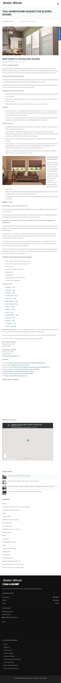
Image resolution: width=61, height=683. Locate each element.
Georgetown (9, 323)
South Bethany (9, 304)
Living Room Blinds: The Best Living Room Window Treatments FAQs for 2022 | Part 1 (31, 486)
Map (14, 287)
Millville (8, 306)
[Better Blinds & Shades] (12, 2)
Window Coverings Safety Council (11, 668)
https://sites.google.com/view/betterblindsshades (19, 373)
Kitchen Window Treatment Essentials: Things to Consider (23, 481)
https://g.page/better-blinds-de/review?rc (18, 365)
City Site (5, 644)
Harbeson (8, 320)
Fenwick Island (9, 295)
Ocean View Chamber (8, 653)
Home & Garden (6, 516)
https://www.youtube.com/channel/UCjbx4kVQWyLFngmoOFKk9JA (27, 363)
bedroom (4, 503)
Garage (4, 513)
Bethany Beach (10, 301)
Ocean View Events (8, 650)
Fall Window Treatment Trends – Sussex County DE (16, 507)
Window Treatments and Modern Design (13, 564)
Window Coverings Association (11, 665)
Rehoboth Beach (10, 315)
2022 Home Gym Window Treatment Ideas (19, 476)
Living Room (5, 539)
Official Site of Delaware (9, 656)
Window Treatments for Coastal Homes (13, 567)
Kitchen (4, 535)
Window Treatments (7, 558)
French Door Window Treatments (11, 510)
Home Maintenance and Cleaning (11, 529)
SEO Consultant (43, 678)
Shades (4, 545)
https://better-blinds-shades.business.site (16, 376)
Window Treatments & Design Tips (11, 561)
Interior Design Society (9, 662)
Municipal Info (7, 647)
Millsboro (8, 309)
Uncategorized (6, 551)
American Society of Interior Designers (12, 659)
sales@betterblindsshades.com (10, 617)
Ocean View (9, 298)
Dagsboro (8, 293)
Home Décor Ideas (7, 523)
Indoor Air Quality (7, 532)
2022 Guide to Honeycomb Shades (21, 59)
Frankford (8, 287)
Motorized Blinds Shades (9, 542)
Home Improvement (7, 526)
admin (11, 61)
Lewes (7, 312)
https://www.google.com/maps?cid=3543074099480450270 (33, 367)
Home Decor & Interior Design (10, 519)
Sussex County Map (11, 326)
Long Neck (8, 318)
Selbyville (8, 290)
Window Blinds (6, 554)
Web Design (36, 678)
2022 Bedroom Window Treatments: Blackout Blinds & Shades (24, 491)
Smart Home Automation (9, 548)
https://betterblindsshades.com (10, 356)
